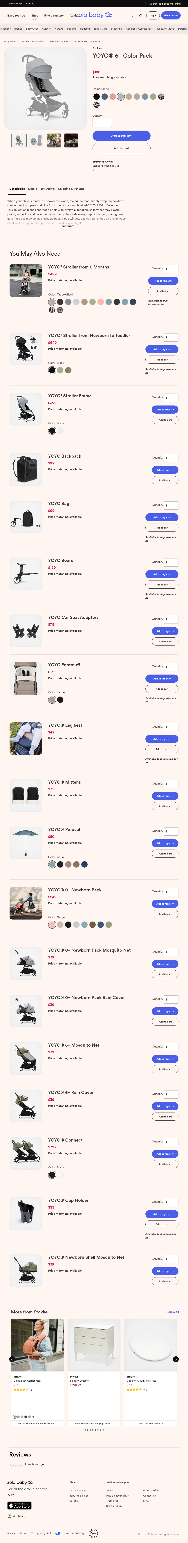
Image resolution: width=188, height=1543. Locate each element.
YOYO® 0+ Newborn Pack (75, 890)
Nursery (46, 28)
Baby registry (16, 15)
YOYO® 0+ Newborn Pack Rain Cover (86, 997)
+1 (33, 1417)
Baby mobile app (78, 1495)
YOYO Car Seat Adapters (73, 617)
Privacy (11, 1533)
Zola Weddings (14, 3)
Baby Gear (32, 28)
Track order (112, 1500)
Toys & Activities (164, 28)
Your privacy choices (43, 1533)
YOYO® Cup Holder (68, 1200)
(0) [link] (113, 63)
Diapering (116, 28)
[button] (97, 97)
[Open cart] (141, 15)
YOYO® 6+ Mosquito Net (73, 1045)
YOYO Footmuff (64, 664)
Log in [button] (153, 15)
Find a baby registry (117, 1495)
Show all (173, 1312)
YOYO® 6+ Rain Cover (70, 1092)
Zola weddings (77, 1490)
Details (32, 188)
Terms (23, 1533)
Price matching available (109, 77)
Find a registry (54, 15)
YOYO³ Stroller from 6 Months (78, 267)
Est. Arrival (48, 188)
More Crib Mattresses (149, 1423)
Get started (171, 15)
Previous (12, 1359)
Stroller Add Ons (59, 41)
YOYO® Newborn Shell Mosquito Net (86, 1257)
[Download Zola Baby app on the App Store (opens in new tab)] (19, 1505)
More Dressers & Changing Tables (92, 1423)
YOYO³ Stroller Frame (70, 395)
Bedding (85, 28)
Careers (73, 1500)
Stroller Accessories (32, 41)
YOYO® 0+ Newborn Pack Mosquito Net (89, 950)
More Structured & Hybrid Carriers (36, 1423)
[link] (100, 63)
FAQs (146, 1500)
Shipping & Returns (71, 188)
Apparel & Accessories (138, 28)
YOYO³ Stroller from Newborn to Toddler (89, 335)
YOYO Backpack (64, 456)
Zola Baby (29, 3)
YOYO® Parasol (64, 829)
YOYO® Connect (65, 1140)
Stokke (97, 48)
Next (176, 1359)
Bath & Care (100, 28)
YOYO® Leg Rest (65, 725)
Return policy (150, 1490)
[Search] (131, 15)
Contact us (149, 1495)
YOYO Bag (58, 503)
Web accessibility (74, 1533)
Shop (34, 15)
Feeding (72, 28)
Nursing (59, 28)
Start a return (114, 1505)
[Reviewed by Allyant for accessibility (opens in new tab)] (93, 1533)
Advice (74, 15)
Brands (18, 28)
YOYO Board (60, 560)
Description (17, 188)
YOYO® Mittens (64, 782)
